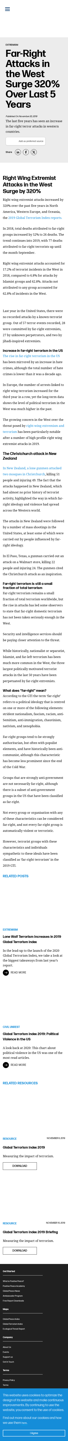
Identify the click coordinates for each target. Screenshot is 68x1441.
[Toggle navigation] (7, 9)
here (24, 1423)
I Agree (34, 1433)
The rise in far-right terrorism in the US (31, 356)
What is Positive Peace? (13, 1281)
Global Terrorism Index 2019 (24, 1148)
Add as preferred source (31, 141)
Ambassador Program (13, 1296)
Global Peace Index (11, 1319)
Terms (5, 1385)
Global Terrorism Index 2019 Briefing (30, 1232)
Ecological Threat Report (14, 1329)
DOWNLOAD (19, 1166)
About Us (7, 1347)
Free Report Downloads (13, 1301)
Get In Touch (8, 1362)
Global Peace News (11, 1291)
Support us (8, 1357)
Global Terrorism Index (13, 1324)
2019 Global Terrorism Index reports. (35, 218)
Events (6, 1352)
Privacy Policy (9, 1380)
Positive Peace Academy (14, 1286)
